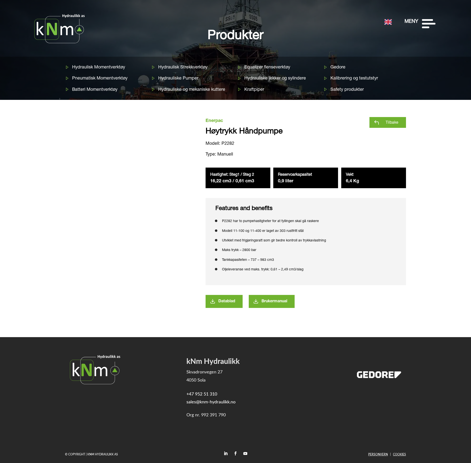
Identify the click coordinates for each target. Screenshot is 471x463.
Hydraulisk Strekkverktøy (183, 67)
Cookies (399, 454)
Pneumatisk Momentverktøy (100, 78)
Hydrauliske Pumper (178, 78)
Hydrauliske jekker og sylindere (275, 78)
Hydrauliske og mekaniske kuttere (191, 90)
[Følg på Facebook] (235, 453)
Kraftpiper (254, 90)
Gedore (337, 67)
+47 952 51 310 (201, 394)
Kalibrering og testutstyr (354, 78)
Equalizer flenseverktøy (267, 67)
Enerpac (214, 121)
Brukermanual (274, 302)
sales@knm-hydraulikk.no (211, 402)
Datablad (226, 302)
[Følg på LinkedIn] (226, 453)
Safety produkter (347, 90)
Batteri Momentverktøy (95, 90)
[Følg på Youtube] (245, 453)
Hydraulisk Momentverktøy (98, 67)
